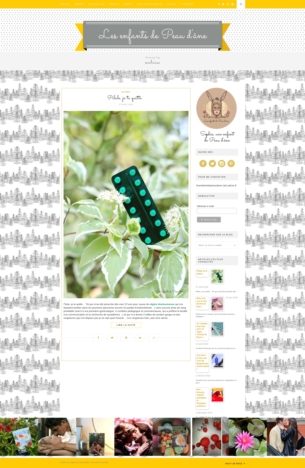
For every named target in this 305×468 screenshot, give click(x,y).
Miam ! (128, 4)
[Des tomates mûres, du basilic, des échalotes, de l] (210, 437)
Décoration (97, 4)
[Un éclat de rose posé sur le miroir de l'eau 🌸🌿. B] (248, 437)
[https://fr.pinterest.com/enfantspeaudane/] (231, 167)
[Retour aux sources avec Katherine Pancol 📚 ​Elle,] (19, 437)
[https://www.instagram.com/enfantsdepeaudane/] (221, 167)
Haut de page (234, 463)
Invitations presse (150, 4)
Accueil (65, 4)
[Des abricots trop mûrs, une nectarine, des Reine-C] (171, 437)
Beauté (79, 4)
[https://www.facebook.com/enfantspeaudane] (203, 167)
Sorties (114, 4)
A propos (187, 4)
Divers (171, 4)
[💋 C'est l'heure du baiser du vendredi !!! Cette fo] (133, 437)
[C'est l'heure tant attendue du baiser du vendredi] (57, 437)
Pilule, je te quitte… (126, 98)
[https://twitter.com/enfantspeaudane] (212, 167)
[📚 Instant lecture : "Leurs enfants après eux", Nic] (95, 437)
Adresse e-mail (205, 206)
